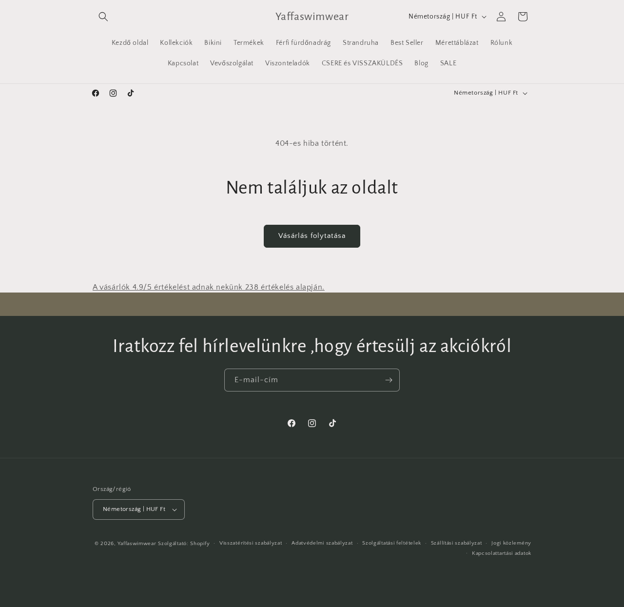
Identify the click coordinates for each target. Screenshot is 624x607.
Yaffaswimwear (136, 544)
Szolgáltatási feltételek (391, 543)
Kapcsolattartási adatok (501, 553)
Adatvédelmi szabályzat (322, 543)
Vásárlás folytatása (312, 236)
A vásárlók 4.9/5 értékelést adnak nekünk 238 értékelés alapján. (209, 287)
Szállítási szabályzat (456, 543)
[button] (103, 16)
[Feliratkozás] (388, 380)
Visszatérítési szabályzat (250, 543)
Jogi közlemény (511, 543)
